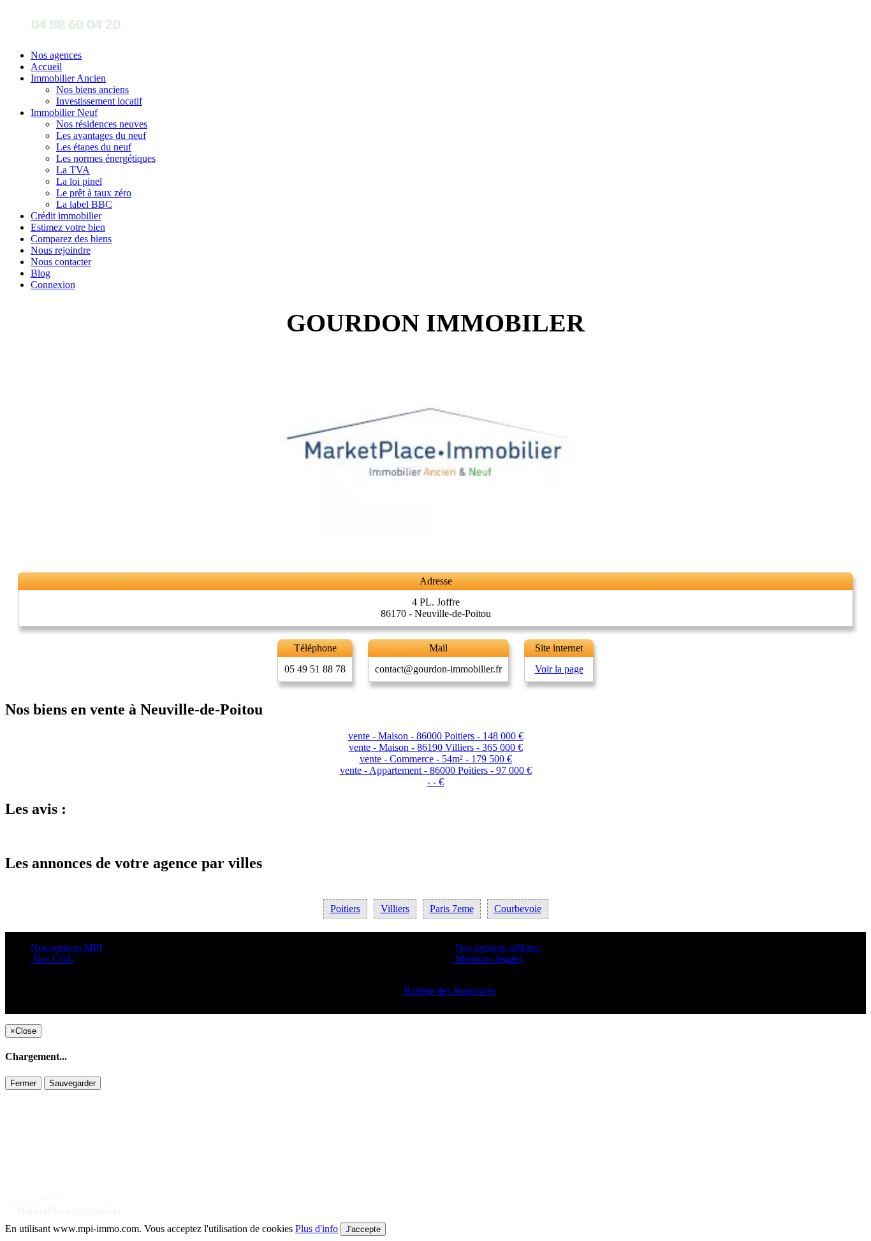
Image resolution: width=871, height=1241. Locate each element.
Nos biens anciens (92, 89)
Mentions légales (488, 959)
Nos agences (56, 55)
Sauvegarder (72, 1083)
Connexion (53, 284)
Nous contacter (61, 261)
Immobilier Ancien (68, 78)
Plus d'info (316, 1228)
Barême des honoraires (448, 990)
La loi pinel (79, 181)
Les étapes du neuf (93, 147)
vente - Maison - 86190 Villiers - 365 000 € (436, 747)
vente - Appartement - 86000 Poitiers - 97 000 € (436, 770)
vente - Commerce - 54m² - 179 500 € (436, 758)
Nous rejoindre (61, 250)
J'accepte (363, 1229)
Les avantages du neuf (101, 135)
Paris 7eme (452, 908)
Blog (40, 273)
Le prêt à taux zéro (93, 192)
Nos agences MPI (66, 947)
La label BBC (84, 204)
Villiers (395, 908)
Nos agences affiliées (496, 947)
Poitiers (345, 908)
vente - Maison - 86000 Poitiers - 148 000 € (435, 735)
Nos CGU (53, 959)
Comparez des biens (71, 238)
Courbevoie (517, 908)
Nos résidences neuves (101, 124)
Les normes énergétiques (106, 158)
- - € (435, 781)
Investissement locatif (99, 101)
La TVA (73, 169)
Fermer (23, 1083)
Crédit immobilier (66, 215)
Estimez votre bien (68, 227)
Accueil (46, 66)
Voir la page (559, 669)
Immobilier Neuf (64, 112)
